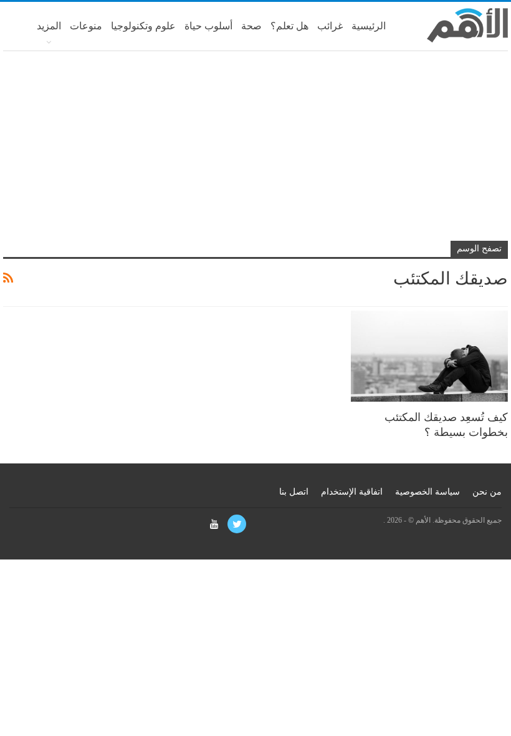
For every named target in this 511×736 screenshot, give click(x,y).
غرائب (330, 26)
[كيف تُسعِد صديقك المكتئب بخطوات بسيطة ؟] (429, 356)
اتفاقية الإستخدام (352, 491)
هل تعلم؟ (289, 26)
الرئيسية (368, 26)
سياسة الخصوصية (427, 491)
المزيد (49, 26)
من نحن (487, 491)
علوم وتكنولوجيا (143, 26)
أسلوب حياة (208, 26)
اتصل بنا (293, 491)
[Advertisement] (255, 151)
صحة (251, 26)
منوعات (86, 26)
